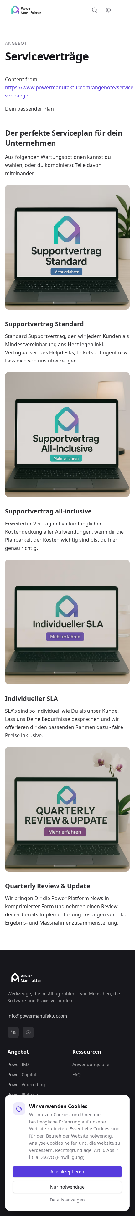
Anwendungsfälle (90, 1064)
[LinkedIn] (13, 1032)
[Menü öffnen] (121, 10)
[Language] (108, 10)
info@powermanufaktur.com (37, 1016)
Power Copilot (22, 1074)
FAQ (76, 1074)
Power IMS (19, 1064)
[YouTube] (28, 1032)
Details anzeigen (67, 1200)
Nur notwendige (67, 1187)
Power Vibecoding (26, 1084)
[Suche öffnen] (94, 10)
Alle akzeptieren (67, 1172)
